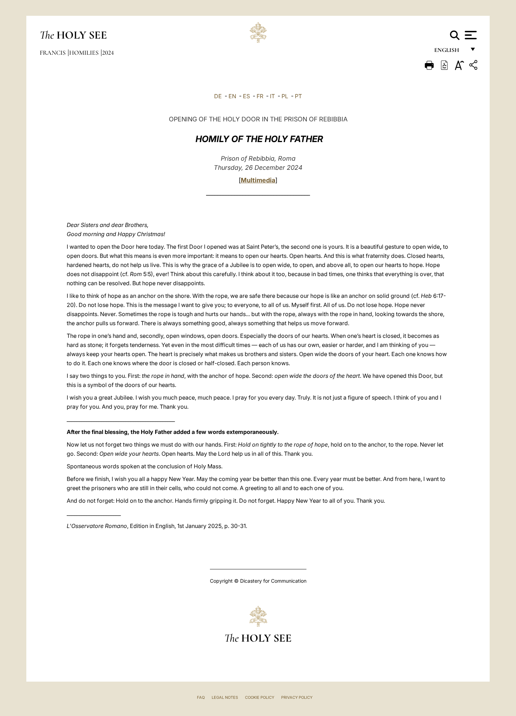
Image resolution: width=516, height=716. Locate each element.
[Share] (474, 66)
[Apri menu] (470, 35)
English (450, 51)
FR (260, 96)
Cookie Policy (259, 697)
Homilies (84, 52)
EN (232, 96)
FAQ (201, 697)
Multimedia (258, 180)
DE (218, 96)
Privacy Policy (296, 697)
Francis (53, 52)
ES (246, 96)
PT (298, 96)
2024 (108, 52)
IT (272, 96)
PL (285, 96)
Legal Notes (225, 697)
